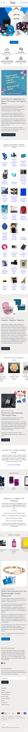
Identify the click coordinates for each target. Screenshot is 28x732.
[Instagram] (4, 663)
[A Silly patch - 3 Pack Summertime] (14, 368)
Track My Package (5, 694)
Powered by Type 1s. (16, 727)
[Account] (21, 2)
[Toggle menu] (1, 2)
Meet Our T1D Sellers (8, 134)
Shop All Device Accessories (14, 464)
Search (2, 700)
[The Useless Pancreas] (13, 3)
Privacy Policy (4, 702)
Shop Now (5, 638)
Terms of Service (5, 704)
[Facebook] (2, 663)
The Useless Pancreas (8, 727)
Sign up (5, 682)
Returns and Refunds (5, 692)
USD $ (3, 724)
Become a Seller (4, 696)
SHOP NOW (5, 348)
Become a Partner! (5, 698)
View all (14, 359)
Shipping (3, 690)
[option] (14, 26)
